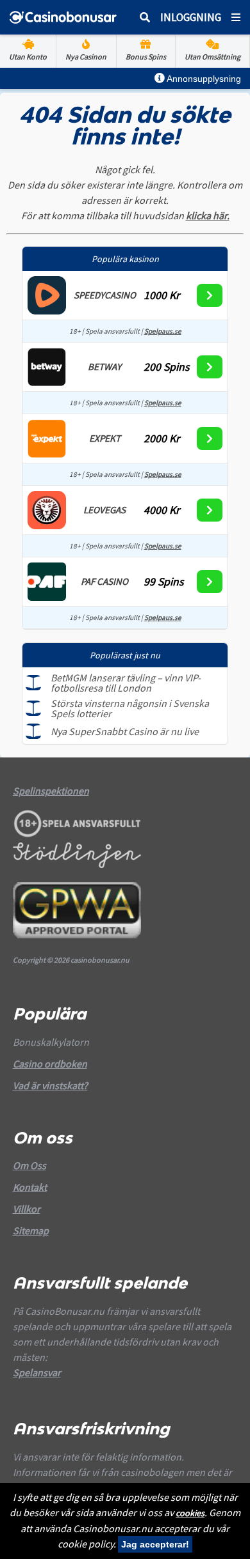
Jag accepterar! (155, 1544)
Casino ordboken (50, 1063)
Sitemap (31, 1230)
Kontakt (30, 1187)
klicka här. (207, 215)
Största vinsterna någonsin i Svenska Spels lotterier (130, 708)
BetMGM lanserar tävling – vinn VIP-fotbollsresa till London (126, 682)
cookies (190, 1513)
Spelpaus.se (162, 331)
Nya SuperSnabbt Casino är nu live (125, 731)
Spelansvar (37, 1372)
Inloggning (190, 17)
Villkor (26, 1208)
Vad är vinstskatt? (50, 1085)
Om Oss (29, 1165)
